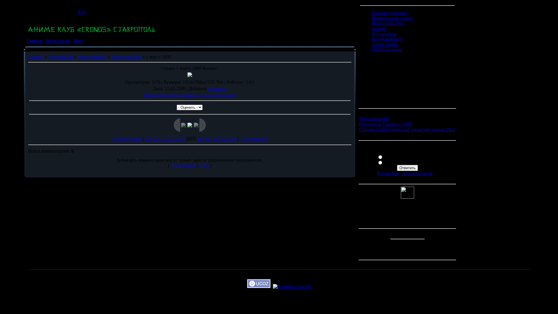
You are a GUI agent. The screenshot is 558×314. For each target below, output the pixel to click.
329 (224, 138)
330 (233, 138)
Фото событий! (126, 56)
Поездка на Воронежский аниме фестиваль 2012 (407, 129)
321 (156, 138)
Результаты (388, 173)
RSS (82, 12)
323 (173, 138)
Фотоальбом (61, 56)
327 (208, 138)
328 (216, 138)
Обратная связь (387, 49)
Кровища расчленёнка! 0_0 (411, 162)
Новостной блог (388, 23)
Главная (34, 40)
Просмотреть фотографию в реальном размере (190, 95)
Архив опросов (417, 173)
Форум (378, 28)
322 (165, 138)
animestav (217, 88)
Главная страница (389, 12)
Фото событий (92, 56)
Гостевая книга (387, 39)
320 (148, 138)
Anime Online (385, 44)
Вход (79, 40)
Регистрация (58, 40)
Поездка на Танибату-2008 (385, 124)
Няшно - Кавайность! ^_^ (409, 156)
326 (200, 138)
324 (181, 138)
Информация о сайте (392, 18)
